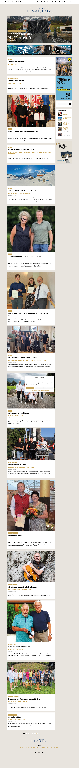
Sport (17, 2)
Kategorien (27, 747)
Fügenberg (11, 533)
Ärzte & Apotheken (38, 2)
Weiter (36, 733)
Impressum (47, 390)
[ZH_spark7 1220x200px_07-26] (39, 50)
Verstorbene (55, 2)
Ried (15, 644)
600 (32, 733)
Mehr (60, 2)
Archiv (21, 747)
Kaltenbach (16, 696)
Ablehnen (39, 387)
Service (72, 2)
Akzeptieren (30, 387)
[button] (52, 377)
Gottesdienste (47, 2)
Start (15, 31)
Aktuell (7, 2)
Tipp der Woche (15, 78)
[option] (39, 29)
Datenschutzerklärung (33, 390)
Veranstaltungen (24, 2)
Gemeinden (12, 2)
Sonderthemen (65, 2)
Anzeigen (31, 2)
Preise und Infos (44, 747)
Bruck (10, 462)
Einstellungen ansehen (48, 387)
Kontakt (51, 747)
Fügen (10, 584)
